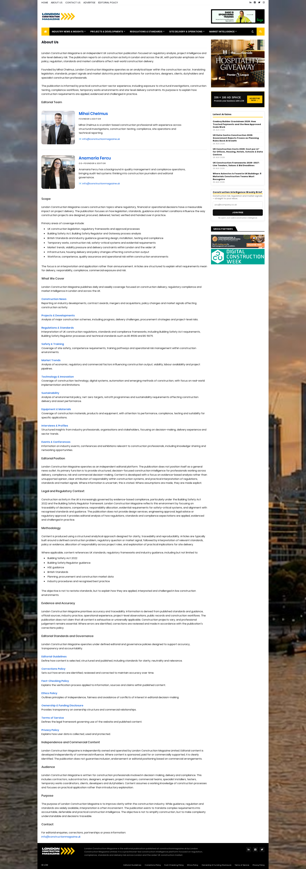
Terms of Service (52, 718)
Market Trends (51, 360)
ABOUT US (56, 2)
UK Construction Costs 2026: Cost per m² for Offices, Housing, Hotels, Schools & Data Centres (238, 152)
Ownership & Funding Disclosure (62, 705)
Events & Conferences (55, 442)
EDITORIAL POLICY (108, 2)
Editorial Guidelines (54, 656)
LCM (46, 864)
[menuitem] (45, 32)
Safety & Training (52, 344)
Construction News (53, 299)
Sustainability (50, 393)
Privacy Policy (50, 730)
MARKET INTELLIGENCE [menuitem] (222, 31)
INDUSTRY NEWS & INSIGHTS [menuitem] (68, 31)
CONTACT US (72, 2)
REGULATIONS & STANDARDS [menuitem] (146, 31)
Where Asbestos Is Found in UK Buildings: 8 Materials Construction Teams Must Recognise (237, 176)
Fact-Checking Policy (55, 681)
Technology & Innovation (57, 377)
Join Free (237, 212)
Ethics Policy (49, 693)
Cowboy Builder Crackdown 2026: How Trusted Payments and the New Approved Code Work (237, 124)
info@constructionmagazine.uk (101, 139)
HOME (44, 2)
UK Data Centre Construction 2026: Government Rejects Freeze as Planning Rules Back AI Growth (236, 138)
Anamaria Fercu (95, 158)
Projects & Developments (58, 315)
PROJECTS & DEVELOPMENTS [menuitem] (106, 31)
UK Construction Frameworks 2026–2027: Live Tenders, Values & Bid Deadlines (236, 164)
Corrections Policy (53, 669)
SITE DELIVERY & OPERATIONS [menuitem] (185, 31)
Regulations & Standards (57, 328)
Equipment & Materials (56, 409)
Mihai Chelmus (93, 113)
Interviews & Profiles (54, 425)
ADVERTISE (89, 2)
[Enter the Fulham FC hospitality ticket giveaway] (238, 63)
